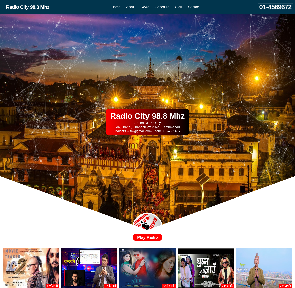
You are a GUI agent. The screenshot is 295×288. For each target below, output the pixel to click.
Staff (178, 7)
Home (115, 7)
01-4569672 (275, 7)
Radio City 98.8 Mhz (27, 7)
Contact (194, 7)
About (130, 7)
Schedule (162, 7)
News (145, 7)
